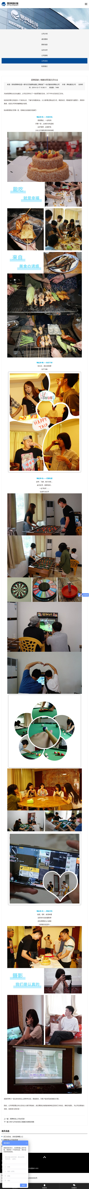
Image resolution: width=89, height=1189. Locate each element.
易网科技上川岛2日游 (10, 1140)
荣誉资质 (44, 44)
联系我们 (44, 66)
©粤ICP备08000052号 (29, 1178)
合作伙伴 (44, 50)
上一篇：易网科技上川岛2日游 (14, 1119)
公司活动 (44, 61)
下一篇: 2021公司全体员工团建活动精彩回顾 (19, 1122)
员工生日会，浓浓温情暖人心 (13, 1136)
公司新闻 (44, 55)
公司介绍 (44, 33)
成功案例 (44, 39)
